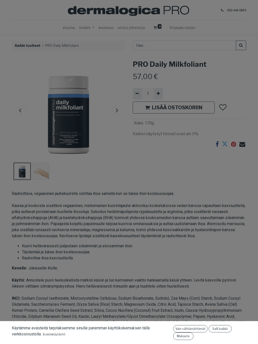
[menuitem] (69, 27)
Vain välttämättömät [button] (190, 329)
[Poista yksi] (137, 93)
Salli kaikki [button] (220, 329)
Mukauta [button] (183, 336)
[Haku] (241, 45)
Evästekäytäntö (54, 334)
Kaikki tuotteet (27, 46)
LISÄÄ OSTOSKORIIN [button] (177, 108)
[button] (20, 110)
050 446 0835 (236, 10)
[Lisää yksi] (158, 93)
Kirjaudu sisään (182, 27)
